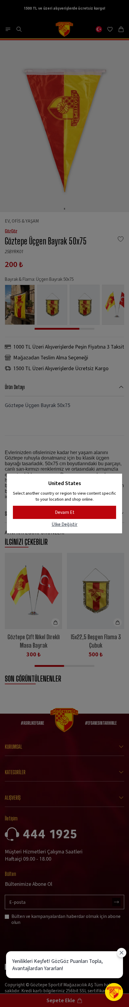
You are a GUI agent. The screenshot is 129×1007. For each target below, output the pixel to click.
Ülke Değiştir (64, 524)
